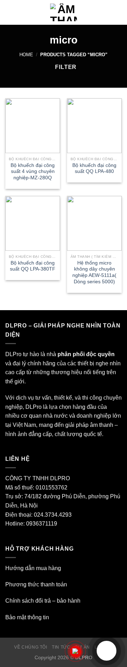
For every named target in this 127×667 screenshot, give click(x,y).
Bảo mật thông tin (27, 617)
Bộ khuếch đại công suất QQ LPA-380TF (32, 266)
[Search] (119, 12)
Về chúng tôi (30, 647)
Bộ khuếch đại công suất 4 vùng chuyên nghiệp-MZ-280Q (33, 171)
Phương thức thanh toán (36, 584)
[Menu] (9, 12)
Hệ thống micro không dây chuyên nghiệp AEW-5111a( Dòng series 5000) (94, 272)
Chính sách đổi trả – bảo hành (42, 601)
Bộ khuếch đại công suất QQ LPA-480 (94, 168)
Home (26, 54)
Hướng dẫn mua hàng (33, 568)
